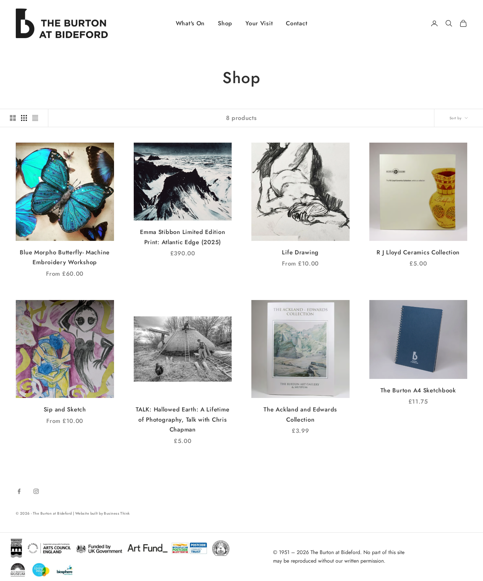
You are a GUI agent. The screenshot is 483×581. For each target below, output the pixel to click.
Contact (296, 23)
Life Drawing (300, 252)
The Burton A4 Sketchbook (418, 390)
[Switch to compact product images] (35, 118)
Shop (225, 23)
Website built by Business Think (102, 513)
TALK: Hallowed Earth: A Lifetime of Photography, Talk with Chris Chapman (182, 419)
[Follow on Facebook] (19, 491)
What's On (190, 23)
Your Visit (259, 23)
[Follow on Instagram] (36, 491)
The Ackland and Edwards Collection (300, 414)
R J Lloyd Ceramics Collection (418, 252)
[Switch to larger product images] (13, 118)
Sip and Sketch (65, 409)
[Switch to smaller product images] (24, 118)
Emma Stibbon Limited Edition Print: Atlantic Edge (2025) (182, 237)
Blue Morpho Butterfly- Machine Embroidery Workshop (65, 257)
